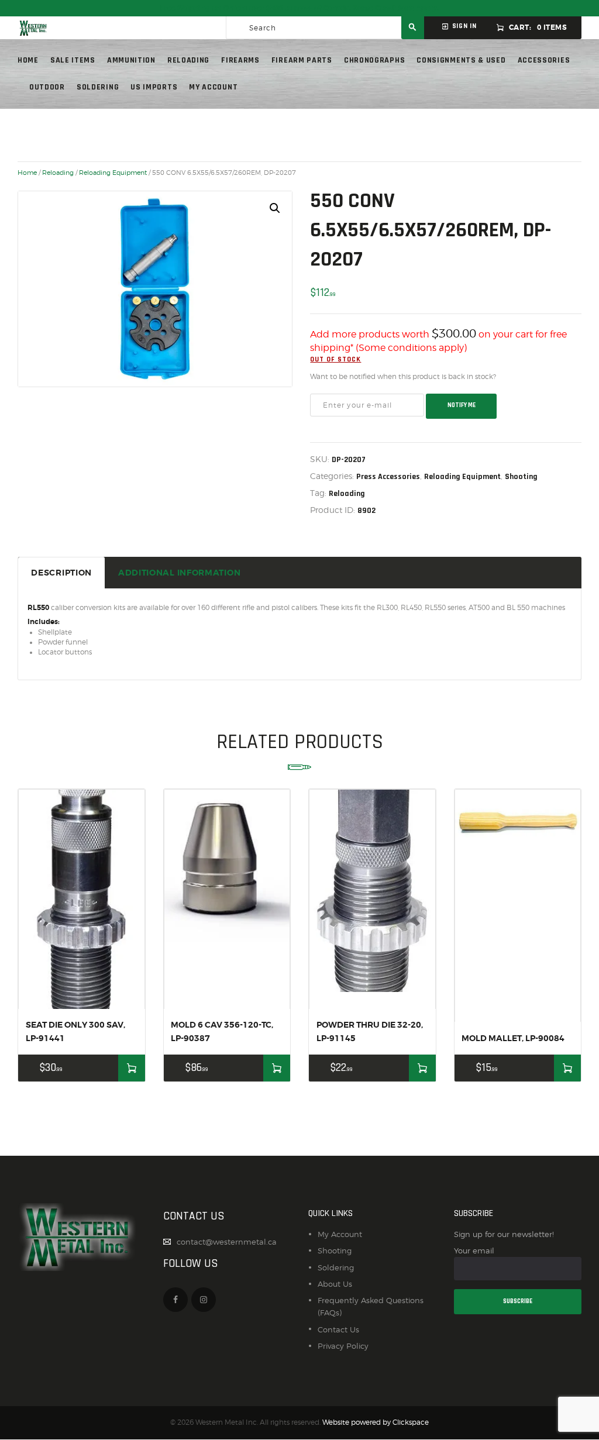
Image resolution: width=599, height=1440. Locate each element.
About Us (335, 1284)
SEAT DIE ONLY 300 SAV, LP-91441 (75, 1031)
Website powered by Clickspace (375, 1422)
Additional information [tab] (179, 572)
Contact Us (338, 1329)
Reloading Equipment (113, 172)
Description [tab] (61, 572)
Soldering (336, 1267)
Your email (474, 1250)
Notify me (461, 405)
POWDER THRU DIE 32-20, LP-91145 (369, 1031)
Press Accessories (388, 476)
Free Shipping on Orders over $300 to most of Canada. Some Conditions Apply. (299, 8)
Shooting (521, 476)
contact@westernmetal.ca (227, 1241)
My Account (340, 1234)
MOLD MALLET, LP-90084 (513, 1038)
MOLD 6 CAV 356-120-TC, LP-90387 (222, 1031)
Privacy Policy (343, 1346)
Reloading (58, 172)
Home (27, 172)
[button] (274, 208)
